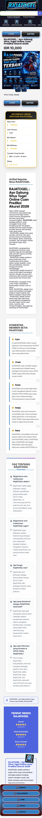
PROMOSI (22, 788)
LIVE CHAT (22, 811)
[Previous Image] (4, 70)
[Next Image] (38, 70)
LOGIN (11, 34)
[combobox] (19, 13)
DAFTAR (30, 34)
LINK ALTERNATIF (22, 794)
